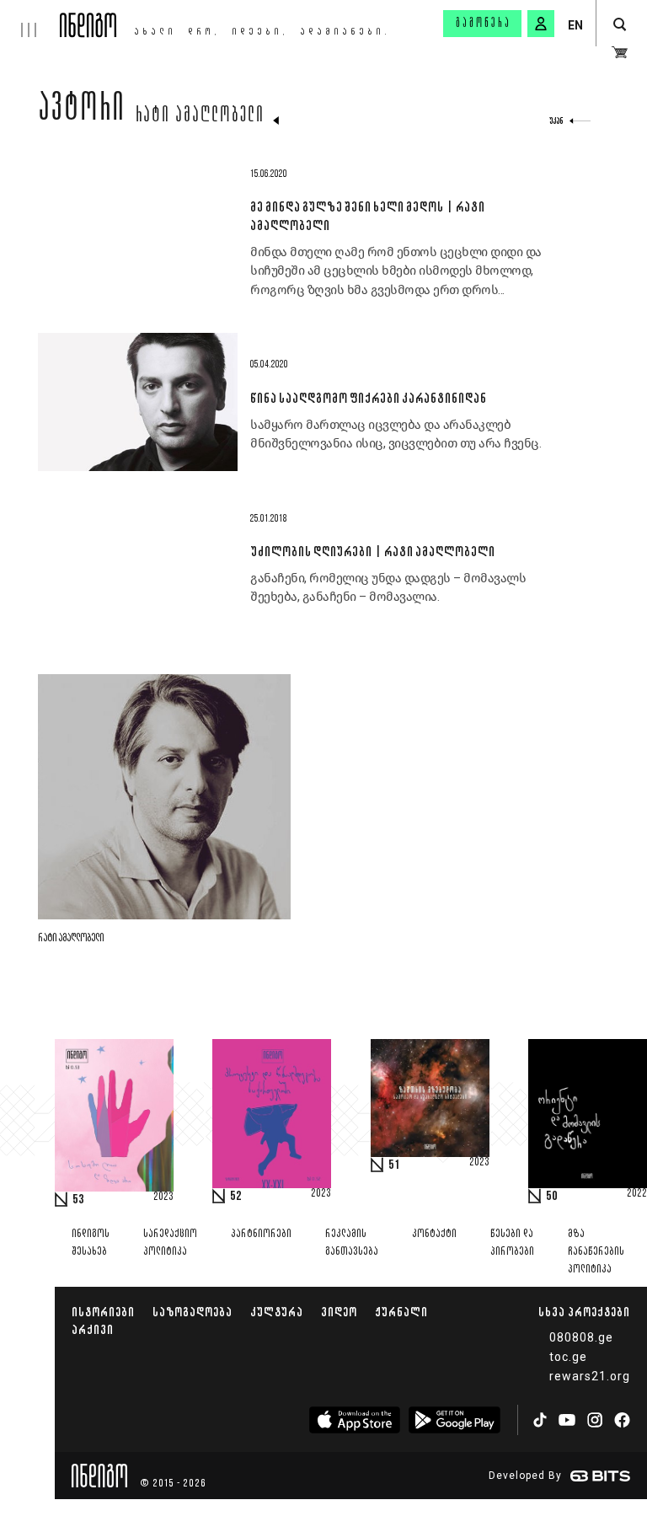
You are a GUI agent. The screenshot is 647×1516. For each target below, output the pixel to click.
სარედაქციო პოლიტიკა (170, 1243)
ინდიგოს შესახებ (91, 1243)
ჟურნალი (401, 1312)
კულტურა (276, 1312)
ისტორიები (103, 1312)
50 (552, 1196)
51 (394, 1165)
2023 (163, 1197)
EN (575, 25)
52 (236, 1196)
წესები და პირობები (512, 1243)
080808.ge (581, 1337)
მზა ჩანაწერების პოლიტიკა (596, 1252)
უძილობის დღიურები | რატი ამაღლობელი (372, 551)
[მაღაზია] (620, 52)
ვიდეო (339, 1312)
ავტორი (82, 111)
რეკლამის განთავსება (351, 1243)
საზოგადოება (192, 1312)
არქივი (93, 1329)
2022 (637, 1194)
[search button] (619, 25)
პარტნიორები (261, 1234)
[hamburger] (30, 18)
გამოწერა (483, 23)
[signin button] (540, 23)
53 (78, 1200)
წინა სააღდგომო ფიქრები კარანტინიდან (368, 397)
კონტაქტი (434, 1234)
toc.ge (568, 1356)
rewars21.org (589, 1376)
